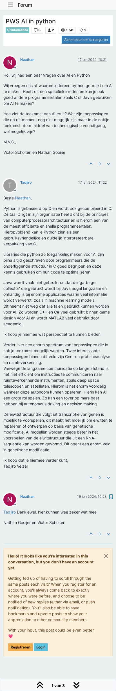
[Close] (105, 556)
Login (40, 647)
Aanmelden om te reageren (86, 39)
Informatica (19, 30)
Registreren (20, 647)
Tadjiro (26, 182)
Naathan (27, 59)
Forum (25, 5)
